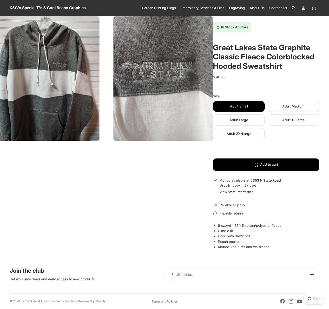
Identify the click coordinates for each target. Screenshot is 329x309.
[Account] (303, 8)
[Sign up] (312, 275)
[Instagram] (291, 301)
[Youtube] (300, 301)
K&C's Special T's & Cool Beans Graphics (49, 301)
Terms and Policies (165, 301)
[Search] (293, 8)
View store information (237, 192)
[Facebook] (282, 301)
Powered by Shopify (92, 301)
